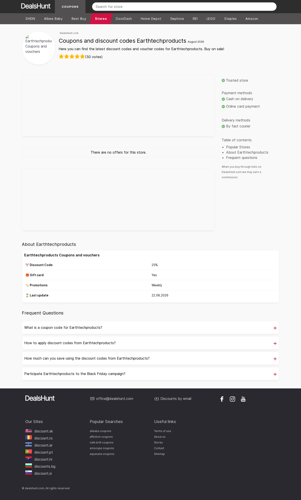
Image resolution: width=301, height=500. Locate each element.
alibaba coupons (100, 431)
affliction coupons (101, 436)
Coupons (70, 6)
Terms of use (162, 431)
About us (159, 436)
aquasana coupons (102, 454)
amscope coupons (102, 448)
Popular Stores (238, 147)
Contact (159, 448)
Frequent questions (241, 157)
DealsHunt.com (69, 33)
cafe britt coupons (101, 442)
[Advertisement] (118, 105)
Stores (158, 442)
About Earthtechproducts (247, 152)
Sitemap (159, 454)
